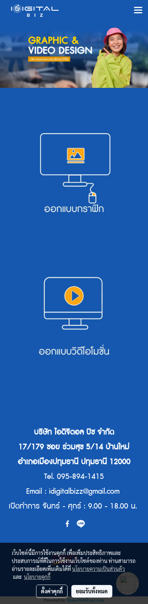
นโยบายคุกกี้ (37, 576)
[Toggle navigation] (138, 10)
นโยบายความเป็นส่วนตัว (98, 568)
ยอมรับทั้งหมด (92, 591)
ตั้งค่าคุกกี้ (52, 591)
